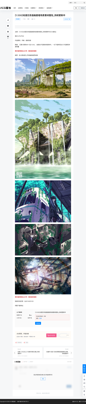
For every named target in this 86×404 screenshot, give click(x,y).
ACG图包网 (12, 401)
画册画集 (49, 8)
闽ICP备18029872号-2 (23, 401)
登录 (76, 8)
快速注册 (83, 8)
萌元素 (17, 19)
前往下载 (68, 19)
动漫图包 (33, 8)
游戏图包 (41, 8)
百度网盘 (38, 323)
